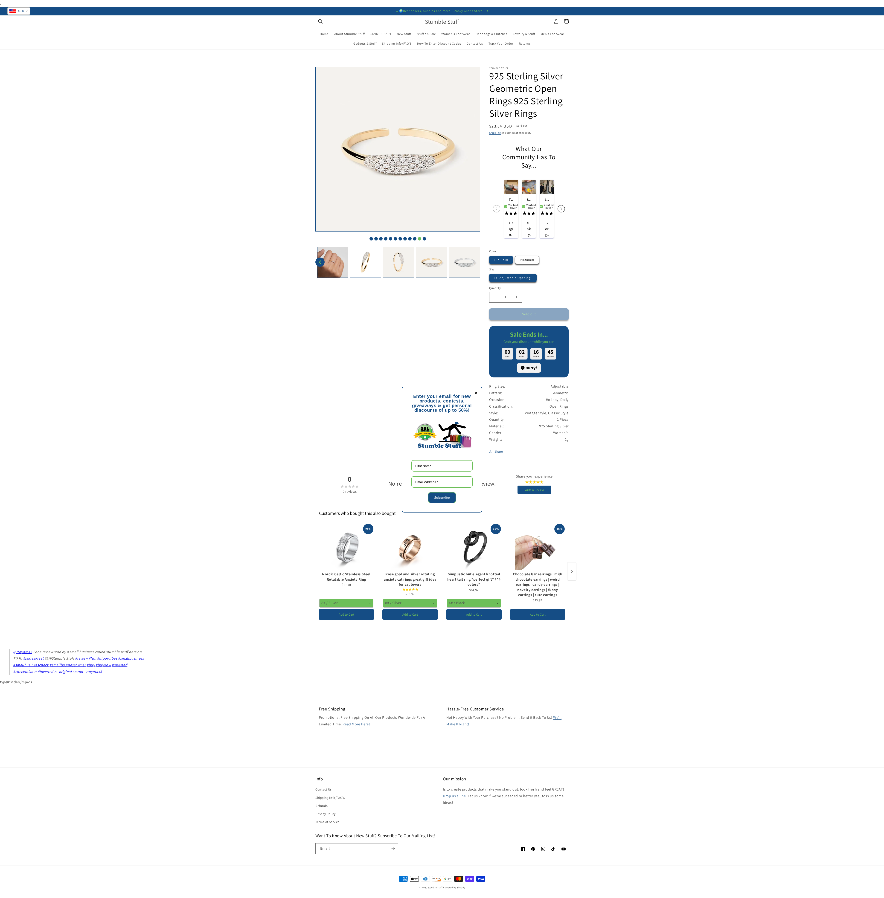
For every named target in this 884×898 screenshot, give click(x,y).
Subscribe (442, 497)
